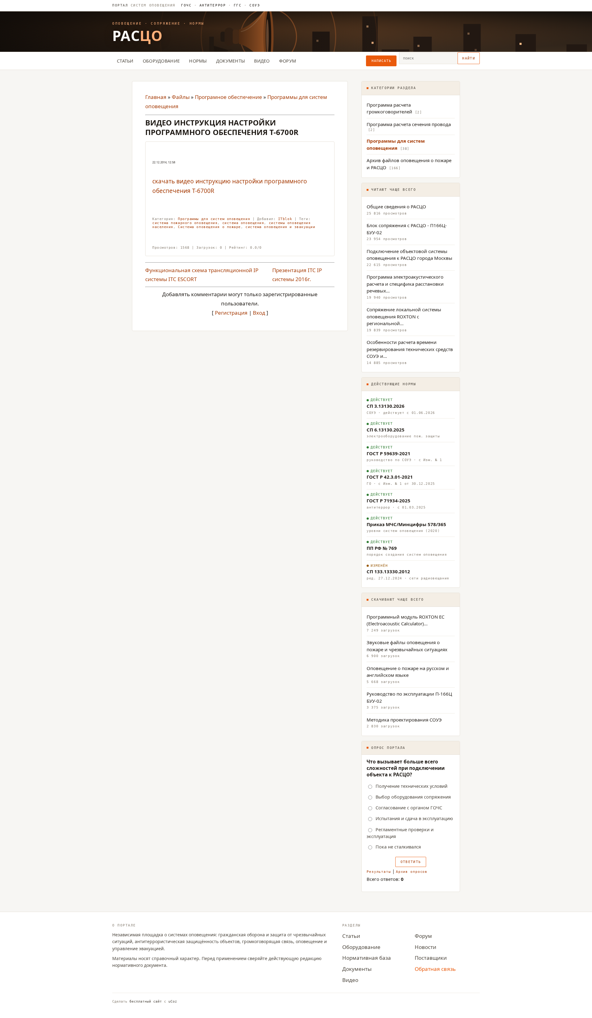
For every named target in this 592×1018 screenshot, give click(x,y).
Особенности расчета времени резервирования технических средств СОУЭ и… (410, 349)
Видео (261, 61)
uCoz (172, 1002)
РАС (137, 35)
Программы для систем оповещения (214, 219)
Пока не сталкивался (398, 847)
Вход (259, 312)
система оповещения (243, 223)
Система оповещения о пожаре (209, 227)
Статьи (125, 61)
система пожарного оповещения (184, 223)
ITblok (285, 219)
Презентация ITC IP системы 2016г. (297, 275)
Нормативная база (366, 957)
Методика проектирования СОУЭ (404, 720)
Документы (230, 61)
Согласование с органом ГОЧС (409, 808)
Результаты (379, 872)
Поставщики (431, 957)
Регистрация (231, 312)
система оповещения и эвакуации (280, 227)
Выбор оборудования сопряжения (413, 797)
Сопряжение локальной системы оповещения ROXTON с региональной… (404, 316)
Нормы (198, 61)
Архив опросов (411, 872)
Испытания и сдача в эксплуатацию (414, 819)
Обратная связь (435, 968)
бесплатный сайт (146, 1002)
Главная (155, 96)
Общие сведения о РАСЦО (396, 206)
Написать (381, 61)
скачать (164, 181)
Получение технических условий (411, 786)
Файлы (181, 96)
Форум (287, 61)
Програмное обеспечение (228, 96)
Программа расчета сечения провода (409, 124)
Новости (425, 947)
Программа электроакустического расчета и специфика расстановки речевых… (405, 284)
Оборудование (161, 61)
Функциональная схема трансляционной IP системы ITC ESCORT (201, 275)
